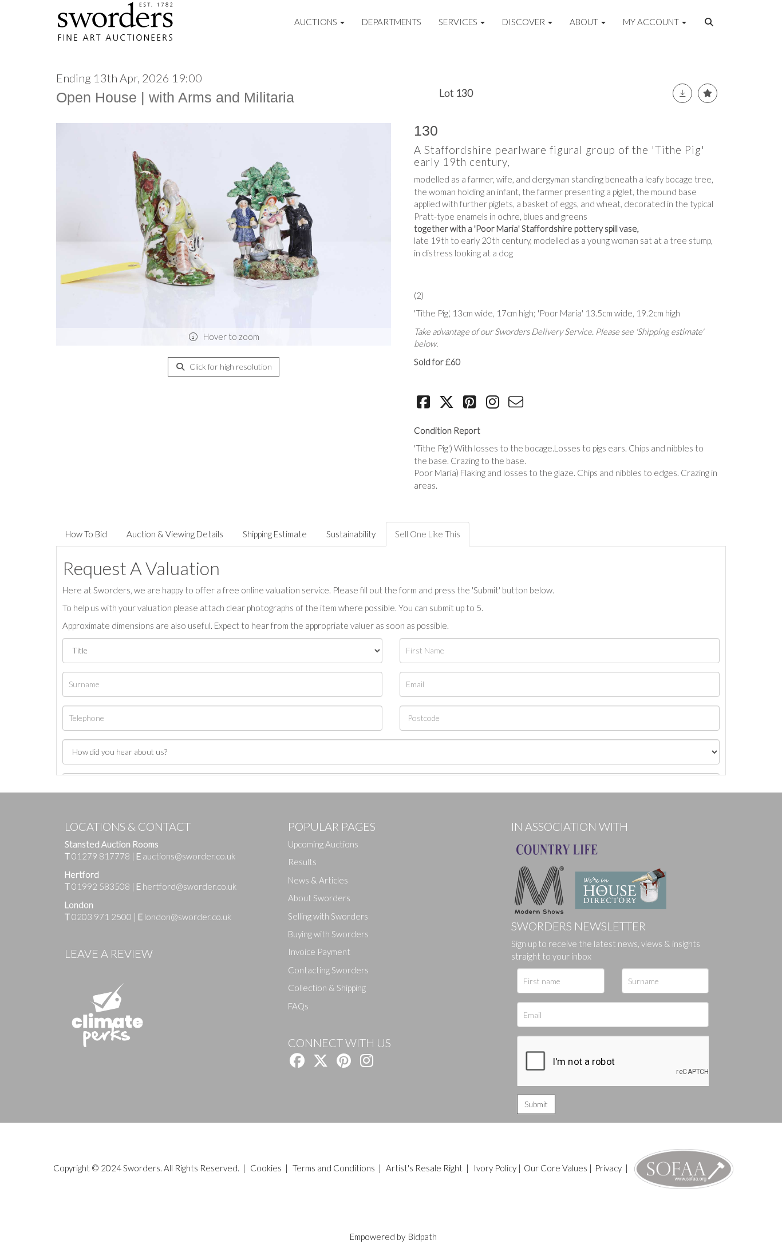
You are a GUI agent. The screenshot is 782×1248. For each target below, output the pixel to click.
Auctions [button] (316, 22)
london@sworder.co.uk (184, 917)
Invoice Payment (319, 951)
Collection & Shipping (327, 987)
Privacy (608, 1168)
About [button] (585, 22)
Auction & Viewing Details (175, 534)
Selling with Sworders (328, 916)
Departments (391, 22)
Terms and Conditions (335, 1168)
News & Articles (318, 880)
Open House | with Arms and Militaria (175, 97)
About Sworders (319, 898)
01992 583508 (101, 886)
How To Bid (86, 534)
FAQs (298, 1006)
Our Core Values (555, 1168)
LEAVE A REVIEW (109, 953)
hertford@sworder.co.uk (189, 886)
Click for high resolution (230, 366)
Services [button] (459, 22)
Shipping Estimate (275, 534)
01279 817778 (101, 856)
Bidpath (422, 1236)
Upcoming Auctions (323, 844)
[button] (710, 22)
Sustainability (351, 534)
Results (302, 862)
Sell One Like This (427, 534)
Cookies (266, 1168)
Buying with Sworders (328, 934)
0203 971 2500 (102, 917)
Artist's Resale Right (424, 1168)
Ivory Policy (494, 1168)
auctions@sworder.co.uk (185, 856)
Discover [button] (524, 22)
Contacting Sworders (328, 970)
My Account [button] (652, 22)
